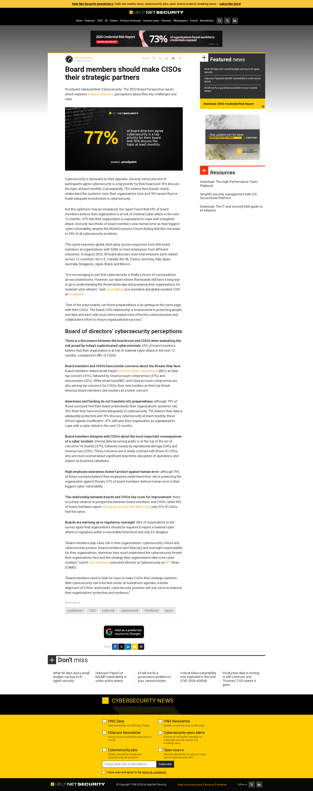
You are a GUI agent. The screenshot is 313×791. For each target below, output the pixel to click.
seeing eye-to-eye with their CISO (126, 507)
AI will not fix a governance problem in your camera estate (154, 677)
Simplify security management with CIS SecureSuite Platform (228, 196)
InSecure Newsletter (124, 732)
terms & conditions (154, 772)
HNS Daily (116, 721)
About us (209, 784)
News (79, 20)
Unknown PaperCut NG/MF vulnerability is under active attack (111, 677)
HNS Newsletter (177, 721)
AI (106, 20)
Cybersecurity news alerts (184, 732)
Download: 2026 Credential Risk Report (229, 103)
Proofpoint (76, 294)
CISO (100, 20)
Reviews (166, 20)
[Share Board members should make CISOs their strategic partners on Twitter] (160, 58)
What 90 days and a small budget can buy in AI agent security (71, 677)
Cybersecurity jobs (122, 750)
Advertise (221, 784)
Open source (174, 750)
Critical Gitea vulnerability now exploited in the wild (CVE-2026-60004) (198, 677)
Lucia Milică (114, 289)
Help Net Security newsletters (92, 4)
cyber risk (108, 610)
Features (90, 20)
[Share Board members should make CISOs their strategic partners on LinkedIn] (167, 58)
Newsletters (207, 20)
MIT (167, 562)
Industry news (151, 20)
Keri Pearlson (99, 562)
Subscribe (165, 764)
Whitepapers (180, 20)
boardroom (75, 610)
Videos (114, 20)
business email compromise (137, 371)
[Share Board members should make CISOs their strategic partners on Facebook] (154, 58)
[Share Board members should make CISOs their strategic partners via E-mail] (173, 58)
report (169, 610)
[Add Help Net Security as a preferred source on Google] (180, 58)
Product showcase (130, 20)
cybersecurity (129, 610)
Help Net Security (84, 57)
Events (194, 20)
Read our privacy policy (190, 784)
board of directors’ (101, 94)
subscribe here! (230, 4)
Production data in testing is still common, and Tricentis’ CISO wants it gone (241, 679)
